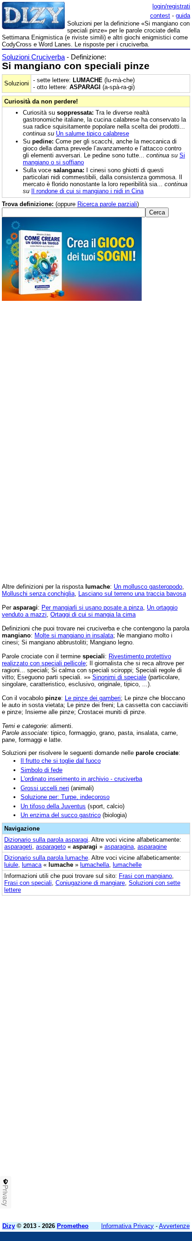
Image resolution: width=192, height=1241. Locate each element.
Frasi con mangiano (145, 875)
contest (160, 15)
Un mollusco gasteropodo (148, 586)
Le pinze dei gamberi (93, 698)
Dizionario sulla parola (46, 839)
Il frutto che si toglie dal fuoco (61, 760)
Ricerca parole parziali (107, 204)
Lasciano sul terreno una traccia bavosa (132, 593)
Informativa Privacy (127, 1225)
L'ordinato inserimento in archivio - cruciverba (81, 778)
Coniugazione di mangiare (90, 882)
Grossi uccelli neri (45, 788)
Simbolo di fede (41, 770)
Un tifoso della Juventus (53, 806)
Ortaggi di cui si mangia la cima (93, 614)
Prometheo (73, 1225)
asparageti (18, 846)
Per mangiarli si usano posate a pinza (92, 607)
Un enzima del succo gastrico (61, 815)
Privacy (5, 1195)
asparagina (119, 846)
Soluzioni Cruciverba (33, 57)
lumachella (94, 864)
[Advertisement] (96, 1119)
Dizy (8, 1225)
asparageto (51, 846)
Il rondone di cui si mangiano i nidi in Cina (87, 191)
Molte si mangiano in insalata (73, 635)
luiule (11, 864)
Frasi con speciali (28, 882)
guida (183, 15)
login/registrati (171, 6)
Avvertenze (174, 1225)
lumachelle (127, 864)
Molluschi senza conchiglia (38, 593)
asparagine (152, 846)
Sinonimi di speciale (119, 677)
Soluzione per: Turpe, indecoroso (65, 796)
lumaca (31, 864)
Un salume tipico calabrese (92, 133)
